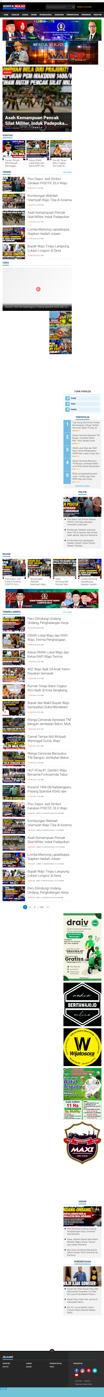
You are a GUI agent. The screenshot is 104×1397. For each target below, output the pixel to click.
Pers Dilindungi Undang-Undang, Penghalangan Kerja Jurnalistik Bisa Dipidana (48, 623)
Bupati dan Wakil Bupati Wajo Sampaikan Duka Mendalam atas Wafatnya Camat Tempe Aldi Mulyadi (48, 707)
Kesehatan (59, 15)
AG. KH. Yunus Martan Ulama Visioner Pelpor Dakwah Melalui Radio (81, 1310)
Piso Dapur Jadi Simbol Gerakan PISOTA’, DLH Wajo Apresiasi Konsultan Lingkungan (47, 183)
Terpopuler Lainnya (82, 486)
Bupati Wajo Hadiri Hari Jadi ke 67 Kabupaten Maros (82, 1300)
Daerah (25, 15)
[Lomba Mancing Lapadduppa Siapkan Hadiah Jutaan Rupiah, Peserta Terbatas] (14, 860)
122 (41, 907)
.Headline (15, 15)
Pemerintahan (73, 15)
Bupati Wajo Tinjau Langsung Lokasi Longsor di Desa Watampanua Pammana (48, 250)
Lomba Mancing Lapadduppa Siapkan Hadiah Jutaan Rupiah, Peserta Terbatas (37, 123)
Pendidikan (86, 15)
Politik (73, 398)
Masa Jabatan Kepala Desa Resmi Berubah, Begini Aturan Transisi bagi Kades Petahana (82, 1242)
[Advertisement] (82, 372)
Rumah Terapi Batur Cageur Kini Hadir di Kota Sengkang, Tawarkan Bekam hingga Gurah (60, 163)
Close (3, 1389)
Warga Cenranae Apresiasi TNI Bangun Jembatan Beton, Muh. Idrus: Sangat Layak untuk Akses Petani (86, 438)
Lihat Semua (67, 172)
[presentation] (65, 72)
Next (47, 907)
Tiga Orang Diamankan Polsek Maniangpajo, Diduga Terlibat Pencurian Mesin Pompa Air (86, 425)
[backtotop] (52, 1351)
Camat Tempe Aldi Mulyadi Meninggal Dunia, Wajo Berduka (12, 163)
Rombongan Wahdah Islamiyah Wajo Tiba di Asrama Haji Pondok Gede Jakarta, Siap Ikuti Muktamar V (50, 200)
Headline (6, 1363)
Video (73, 404)
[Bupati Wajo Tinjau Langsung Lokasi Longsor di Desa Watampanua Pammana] (14, 877)
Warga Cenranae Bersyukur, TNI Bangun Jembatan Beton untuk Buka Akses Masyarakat (85, 463)
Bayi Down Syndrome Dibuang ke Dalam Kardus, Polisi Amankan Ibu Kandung (82, 1252)
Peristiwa (98, 15)
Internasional (46, 15)
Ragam (8, 128)
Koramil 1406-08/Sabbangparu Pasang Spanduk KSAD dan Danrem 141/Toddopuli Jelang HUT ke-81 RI (49, 791)
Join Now (78, 1381)
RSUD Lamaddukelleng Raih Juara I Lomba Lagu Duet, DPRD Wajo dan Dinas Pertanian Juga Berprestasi (84, 476)
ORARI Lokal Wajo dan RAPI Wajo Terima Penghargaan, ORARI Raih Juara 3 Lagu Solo (85, 451)
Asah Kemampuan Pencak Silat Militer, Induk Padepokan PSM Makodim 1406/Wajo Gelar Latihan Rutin (48, 217)
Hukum (34, 15)
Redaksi (87, 1381)
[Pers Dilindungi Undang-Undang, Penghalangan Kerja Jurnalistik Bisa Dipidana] (14, 893)
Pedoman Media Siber (83, 1384)
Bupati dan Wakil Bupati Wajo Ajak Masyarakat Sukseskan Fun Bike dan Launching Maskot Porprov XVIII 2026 (82, 1292)
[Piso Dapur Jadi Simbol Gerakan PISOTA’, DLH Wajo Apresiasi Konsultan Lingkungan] (14, 809)
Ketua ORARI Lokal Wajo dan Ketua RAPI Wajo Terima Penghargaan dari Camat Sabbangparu (37, 163)
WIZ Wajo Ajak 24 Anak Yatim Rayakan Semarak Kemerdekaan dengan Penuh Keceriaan (49, 673)
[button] (33, 127)
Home (6, 15)
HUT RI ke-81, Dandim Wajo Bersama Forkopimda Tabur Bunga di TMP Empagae (48, 774)
